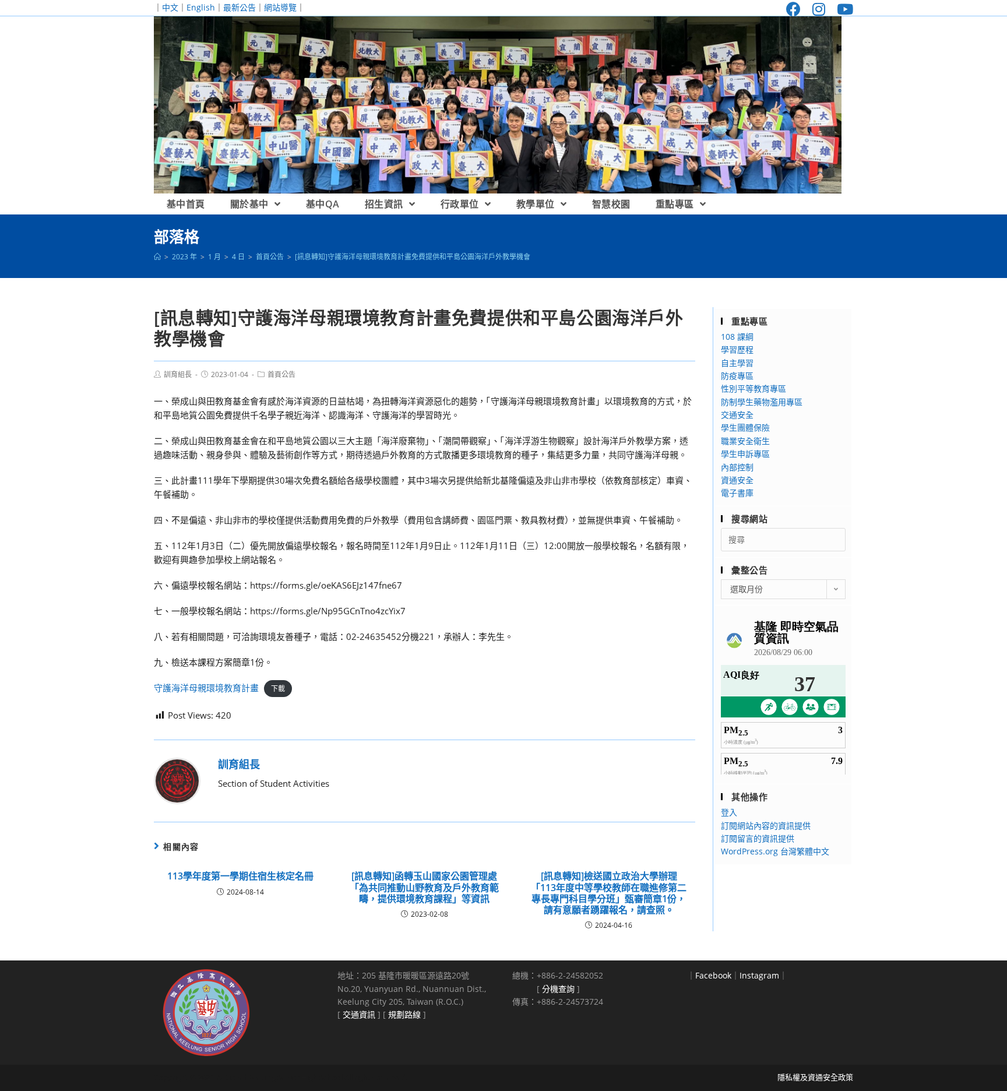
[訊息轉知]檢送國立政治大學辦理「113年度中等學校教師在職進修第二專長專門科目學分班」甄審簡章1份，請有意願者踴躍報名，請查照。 (608, 893)
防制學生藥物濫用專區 (761, 401)
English (200, 7)
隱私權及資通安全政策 (815, 1077)
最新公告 (239, 7)
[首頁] (157, 257)
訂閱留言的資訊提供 (757, 838)
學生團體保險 (745, 427)
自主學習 (737, 362)
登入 (729, 812)
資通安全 (737, 479)
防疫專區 (737, 375)
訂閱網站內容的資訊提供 (766, 825)
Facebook (713, 975)
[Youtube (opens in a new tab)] (842, 9)
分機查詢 (558, 988)
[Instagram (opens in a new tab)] (819, 9)
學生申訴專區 (745, 453)
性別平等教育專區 (753, 388)
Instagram (759, 975)
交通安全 (737, 414)
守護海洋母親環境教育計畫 (206, 688)
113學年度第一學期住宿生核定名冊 (240, 876)
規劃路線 (404, 1014)
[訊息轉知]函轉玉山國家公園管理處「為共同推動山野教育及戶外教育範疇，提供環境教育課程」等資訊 (424, 888)
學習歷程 (737, 349)
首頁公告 (281, 374)
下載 (278, 689)
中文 (170, 7)
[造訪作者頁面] (177, 780)
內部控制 (737, 467)
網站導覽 (280, 7)
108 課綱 (737, 336)
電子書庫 (737, 492)
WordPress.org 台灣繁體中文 (775, 851)
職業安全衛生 (745, 440)
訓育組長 (178, 374)
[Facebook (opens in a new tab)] (793, 9)
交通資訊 (359, 1014)
